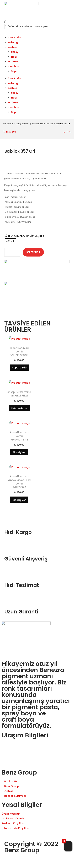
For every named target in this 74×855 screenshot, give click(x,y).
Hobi (14, 56)
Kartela (12, 47)
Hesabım (13, 66)
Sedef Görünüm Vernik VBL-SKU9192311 (19, 351)
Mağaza (13, 61)
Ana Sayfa (14, 37)
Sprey (14, 52)
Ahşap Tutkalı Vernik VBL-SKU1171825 (19, 393)
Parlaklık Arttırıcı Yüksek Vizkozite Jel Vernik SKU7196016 (19, 482)
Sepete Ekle (33, 252)
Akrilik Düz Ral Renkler (42, 123)
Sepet (14, 71)
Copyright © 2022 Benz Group (31, 847)
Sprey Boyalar (22, 123)
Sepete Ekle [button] (19, 367)
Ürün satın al (19, 408)
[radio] (10, 241)
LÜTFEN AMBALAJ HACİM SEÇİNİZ (24, 236)
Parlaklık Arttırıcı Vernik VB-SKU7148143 (19, 436)
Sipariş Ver (19, 452)
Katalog (13, 42)
